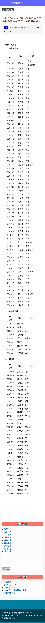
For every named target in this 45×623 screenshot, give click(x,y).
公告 (6, 27)
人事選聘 (22, 27)
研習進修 (7, 537)
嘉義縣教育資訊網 (18, 3)
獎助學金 (7, 543)
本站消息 (9, 10)
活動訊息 (7, 540)
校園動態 (7, 548)
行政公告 (7, 532)
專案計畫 (7, 546)
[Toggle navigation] (33, 3)
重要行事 (7, 551)
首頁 (6, 529)
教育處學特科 (13, 27)
